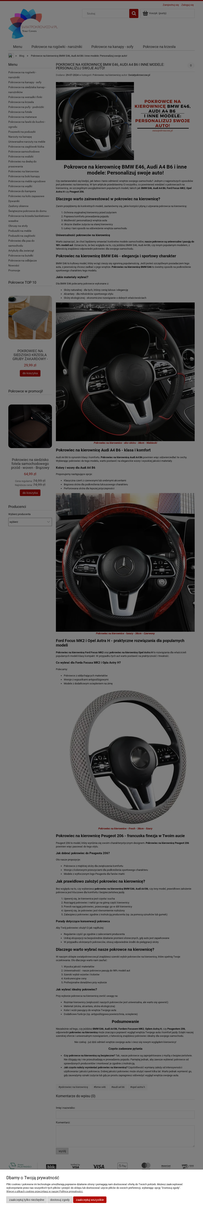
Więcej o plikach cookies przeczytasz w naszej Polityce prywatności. (44, 1191)
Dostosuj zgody (60, 1199)
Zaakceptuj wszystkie (90, 1199)
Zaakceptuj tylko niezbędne (26, 1199)
